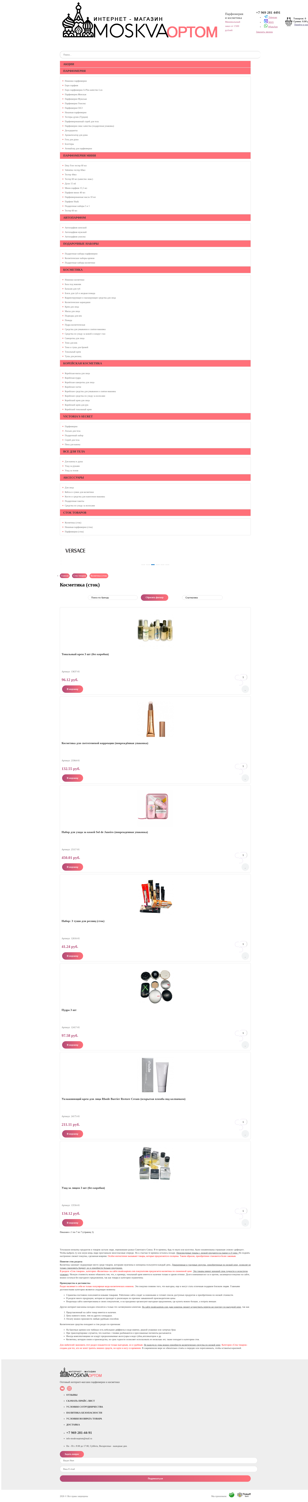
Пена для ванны (72, 444)
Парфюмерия (74, 71)
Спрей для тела (72, 440)
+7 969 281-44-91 (79, 1433)
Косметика (73, 269)
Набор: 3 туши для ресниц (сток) (83, 921)
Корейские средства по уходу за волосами (85, 396)
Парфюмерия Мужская (76, 99)
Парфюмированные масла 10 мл (80, 197)
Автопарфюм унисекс (75, 237)
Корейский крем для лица (77, 400)
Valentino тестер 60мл (75, 170)
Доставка (73, 1424)
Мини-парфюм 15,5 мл (76, 188)
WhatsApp (273, 27)
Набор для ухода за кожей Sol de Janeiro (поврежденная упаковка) (105, 832)
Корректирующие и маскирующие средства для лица (90, 298)
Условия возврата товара (84, 1418)
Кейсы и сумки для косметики (79, 492)
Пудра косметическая (75, 325)
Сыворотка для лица (74, 338)
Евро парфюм (71, 85)
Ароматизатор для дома (76, 135)
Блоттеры (69, 144)
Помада (68, 320)
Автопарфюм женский (76, 228)
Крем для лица (72, 307)
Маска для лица (72, 311)
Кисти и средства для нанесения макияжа (85, 497)
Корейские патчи (73, 387)
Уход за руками (72, 466)
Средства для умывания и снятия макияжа (85, 329)
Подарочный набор (74, 435)
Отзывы (71, 1395)
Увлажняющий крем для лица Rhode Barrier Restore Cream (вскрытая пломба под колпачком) (123, 1099)
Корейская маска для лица (77, 373)
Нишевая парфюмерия (75, 112)
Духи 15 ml (70, 184)
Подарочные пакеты (74, 501)
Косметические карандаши (77, 302)
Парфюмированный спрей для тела (82, 121)
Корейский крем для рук (76, 405)
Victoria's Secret (78, 416)
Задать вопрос (72, 1454)
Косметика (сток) (73, 523)
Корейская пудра (73, 378)
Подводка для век (73, 316)
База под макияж (73, 284)
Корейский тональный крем (78, 409)
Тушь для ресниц (73, 356)
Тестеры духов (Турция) (76, 117)
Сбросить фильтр (154, 597)
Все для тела (74, 451)
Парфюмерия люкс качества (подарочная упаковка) (89, 126)
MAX (271, 22)
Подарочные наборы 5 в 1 (77, 206)
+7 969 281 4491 (268, 12)
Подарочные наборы (81, 243)
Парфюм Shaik (72, 202)
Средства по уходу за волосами (80, 506)
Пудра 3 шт (69, 1010)
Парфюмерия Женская (75, 94)
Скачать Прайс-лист (80, 1401)
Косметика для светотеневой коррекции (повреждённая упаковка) (105, 743)
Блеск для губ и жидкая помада (80, 293)
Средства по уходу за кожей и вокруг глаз (85, 334)
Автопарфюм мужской (76, 232)
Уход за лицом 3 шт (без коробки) (83, 1187)
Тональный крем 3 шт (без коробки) (85, 654)
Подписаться (155, 1478)
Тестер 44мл (71, 175)
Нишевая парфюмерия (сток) (79, 527)
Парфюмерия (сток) (74, 532)
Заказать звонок (264, 32)
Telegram (272, 17)
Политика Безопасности (84, 1412)
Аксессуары (73, 477)
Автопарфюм (74, 217)
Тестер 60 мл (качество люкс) (79, 179)
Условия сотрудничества (84, 1406)
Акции (68, 64)
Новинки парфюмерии (76, 81)
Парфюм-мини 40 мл (75, 193)
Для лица (69, 488)
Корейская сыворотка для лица (79, 382)
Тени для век (71, 343)
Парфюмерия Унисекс (75, 103)
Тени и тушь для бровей (76, 347)
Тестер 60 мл (71, 211)
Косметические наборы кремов (79, 258)
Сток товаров (74, 512)
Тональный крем (73, 352)
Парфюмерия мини (79, 155)
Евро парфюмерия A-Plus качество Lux (84, 90)
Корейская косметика (82, 363)
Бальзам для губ (72, 289)
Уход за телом (71, 471)
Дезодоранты (71, 130)
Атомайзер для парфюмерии (78, 148)
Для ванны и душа (74, 462)
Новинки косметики (74, 280)
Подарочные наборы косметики (80, 263)
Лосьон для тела (72, 431)
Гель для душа (71, 139)
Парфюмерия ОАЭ (73, 108)
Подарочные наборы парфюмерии (81, 254)
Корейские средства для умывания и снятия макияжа (90, 391)
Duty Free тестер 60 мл (76, 166)
